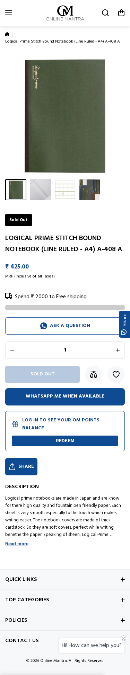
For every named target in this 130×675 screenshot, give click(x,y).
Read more (16, 543)
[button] (121, 12)
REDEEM (65, 440)
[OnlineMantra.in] (65, 13)
